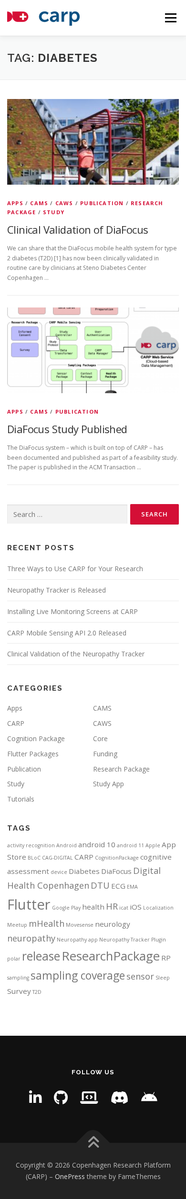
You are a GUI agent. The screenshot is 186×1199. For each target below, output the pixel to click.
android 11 (130, 845)
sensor (140, 976)
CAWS (64, 203)
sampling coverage (78, 975)
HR (112, 906)
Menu (170, 18)
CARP (15, 723)
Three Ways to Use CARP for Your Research (75, 568)
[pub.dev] (89, 1097)
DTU (100, 885)
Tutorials (20, 798)
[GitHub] (61, 1097)
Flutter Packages (33, 753)
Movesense (79, 925)
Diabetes (84, 871)
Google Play (66, 907)
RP (166, 957)
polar (14, 958)
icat (123, 907)
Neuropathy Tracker (124, 939)
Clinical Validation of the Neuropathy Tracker (76, 653)
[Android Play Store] (149, 1097)
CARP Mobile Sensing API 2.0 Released (66, 632)
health (93, 907)
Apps (15, 203)
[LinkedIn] (35, 1097)
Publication (102, 203)
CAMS (39, 203)
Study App (108, 783)
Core (100, 738)
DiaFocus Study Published (67, 429)
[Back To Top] (93, 1143)
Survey (19, 991)
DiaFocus (116, 871)
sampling (18, 977)
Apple (152, 845)
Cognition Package (36, 738)
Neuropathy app (77, 939)
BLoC (34, 857)
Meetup (17, 925)
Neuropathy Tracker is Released (56, 590)
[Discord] (120, 1097)
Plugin (158, 939)
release (41, 956)
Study (53, 212)
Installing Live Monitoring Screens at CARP (72, 611)
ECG (118, 886)
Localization (158, 907)
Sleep (162, 977)
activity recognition (31, 845)
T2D (36, 992)
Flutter (29, 904)
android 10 (96, 844)
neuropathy (31, 938)
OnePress (70, 1176)
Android (66, 845)
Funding (105, 753)
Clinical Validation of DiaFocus (77, 229)
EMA (132, 886)
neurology (112, 924)
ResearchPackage (111, 955)
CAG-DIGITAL (57, 857)
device (59, 872)
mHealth (46, 923)
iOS (136, 907)
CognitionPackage (117, 857)
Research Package (121, 768)
